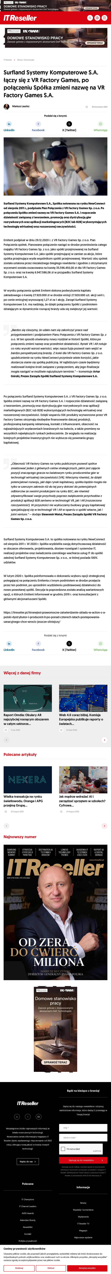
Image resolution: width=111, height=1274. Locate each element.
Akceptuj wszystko (87, 1268)
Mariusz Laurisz (20, 106)
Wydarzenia (83, 1217)
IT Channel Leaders (27, 1207)
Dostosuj (19, 1268)
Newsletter (28, 1227)
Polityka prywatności (28, 1241)
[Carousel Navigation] (55, 740)
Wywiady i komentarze (83, 1210)
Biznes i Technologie (25, 60)
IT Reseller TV (83, 1224)
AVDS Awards (28, 1213)
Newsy (83, 1203)
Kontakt (27, 1234)
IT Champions (28, 1200)
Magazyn (83, 1231)
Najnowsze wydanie (83, 1238)
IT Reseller (8, 60)
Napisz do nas (26, 1162)
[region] (55, 1259)
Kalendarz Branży (27, 1220)
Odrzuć (51, 1268)
